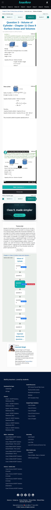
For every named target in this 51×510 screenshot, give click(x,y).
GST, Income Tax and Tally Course (36, 387)
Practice (46, 7)
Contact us (15, 500)
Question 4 (19, 292)
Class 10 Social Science (34, 413)
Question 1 (20, 267)
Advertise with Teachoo (25, 501)
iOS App (7, 391)
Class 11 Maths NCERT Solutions (14, 459)
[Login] (47, 2)
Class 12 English (32, 418)
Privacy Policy (32, 500)
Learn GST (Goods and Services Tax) (37, 445)
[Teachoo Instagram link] (22, 494)
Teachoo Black (28, 361)
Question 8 (19, 327)
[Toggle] (3, 2)
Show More (19, 250)
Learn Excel (31, 439)
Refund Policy (40, 500)
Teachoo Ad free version (33, 389)
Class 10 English (32, 410)
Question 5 (20, 301)
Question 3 (20, 284)
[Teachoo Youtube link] (29, 494)
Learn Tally (30, 442)
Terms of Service (23, 500)
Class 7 (35, 7)
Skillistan (30, 395)
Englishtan (30, 452)
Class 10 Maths (31, 405)
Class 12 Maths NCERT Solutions (14, 461)
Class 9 (23, 7)
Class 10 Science (32, 408)
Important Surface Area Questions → (20, 336)
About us (9, 500)
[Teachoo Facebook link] (18, 494)
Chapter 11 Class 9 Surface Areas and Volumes (12, 11)
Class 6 (41, 7)
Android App (8, 388)
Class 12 (3, 7)
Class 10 (16, 7)
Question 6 (19, 310)
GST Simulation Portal (33, 397)
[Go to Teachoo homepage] (25, 2)
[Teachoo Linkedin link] (33, 494)
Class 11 (10, 7)
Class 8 (29, 7)
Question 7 (20, 318)
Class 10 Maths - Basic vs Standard (36, 455)
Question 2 (19, 275)
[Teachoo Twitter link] (25, 494)
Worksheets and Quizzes (34, 392)
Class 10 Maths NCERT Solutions (14, 456)
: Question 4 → (19, 187)
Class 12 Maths (31, 416)
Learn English (31, 437)
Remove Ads (20, 191)
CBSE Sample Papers (33, 457)
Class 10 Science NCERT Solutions (14, 488)
